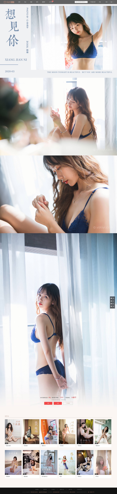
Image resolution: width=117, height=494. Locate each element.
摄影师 (43, 1)
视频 (31, 1)
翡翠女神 (97, 445)
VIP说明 (68, 403)
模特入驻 (70, 489)
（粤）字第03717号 (90, 492)
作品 (25, 1)
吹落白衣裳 (8, 445)
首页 (19, 1)
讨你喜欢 (62, 445)
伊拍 (100, 1)
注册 (106, 1)
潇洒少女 (44, 445)
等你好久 (80, 445)
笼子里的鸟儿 (44, 476)
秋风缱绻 (26, 445)
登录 (111, 2)
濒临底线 (26, 476)
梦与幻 (97, 476)
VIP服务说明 (92, 1)
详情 (113, 298)
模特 (37, 1)
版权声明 (45, 489)
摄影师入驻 (62, 489)
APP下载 (51, 1)
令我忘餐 (8, 476)
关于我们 (53, 489)
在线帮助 (37, 489)
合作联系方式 (79, 489)
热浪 (61, 476)
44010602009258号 (56, 492)
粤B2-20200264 (72, 492)
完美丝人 (80, 476)
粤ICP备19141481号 (34, 492)
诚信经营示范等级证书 (43, 492)
